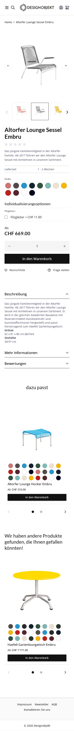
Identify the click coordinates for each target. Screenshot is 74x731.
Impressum (24, 704)
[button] (16, 144)
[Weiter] (67, 112)
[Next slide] (65, 512)
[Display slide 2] (41, 512)
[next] (65, 65)
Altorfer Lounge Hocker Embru (30, 484)
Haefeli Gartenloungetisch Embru (32, 645)
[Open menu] (7, 7)
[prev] (8, 65)
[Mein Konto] (61, 7)
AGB (54, 704)
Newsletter (42, 704)
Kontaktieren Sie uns (37, 709)
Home (8, 22)
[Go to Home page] (37, 7)
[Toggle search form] (13, 7)
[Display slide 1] (33, 512)
